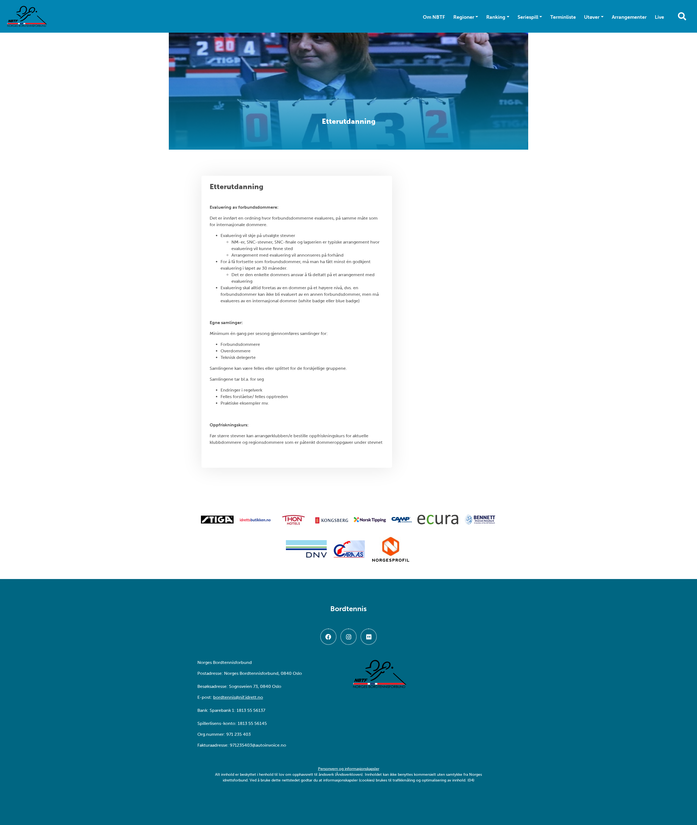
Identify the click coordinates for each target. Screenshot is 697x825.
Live (659, 17)
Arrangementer (629, 17)
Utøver (592, 17)
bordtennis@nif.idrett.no (238, 697)
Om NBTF (434, 17)
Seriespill (528, 17)
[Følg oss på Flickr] (368, 637)
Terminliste (563, 17)
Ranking (495, 17)
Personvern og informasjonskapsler (348, 768)
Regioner (463, 17)
